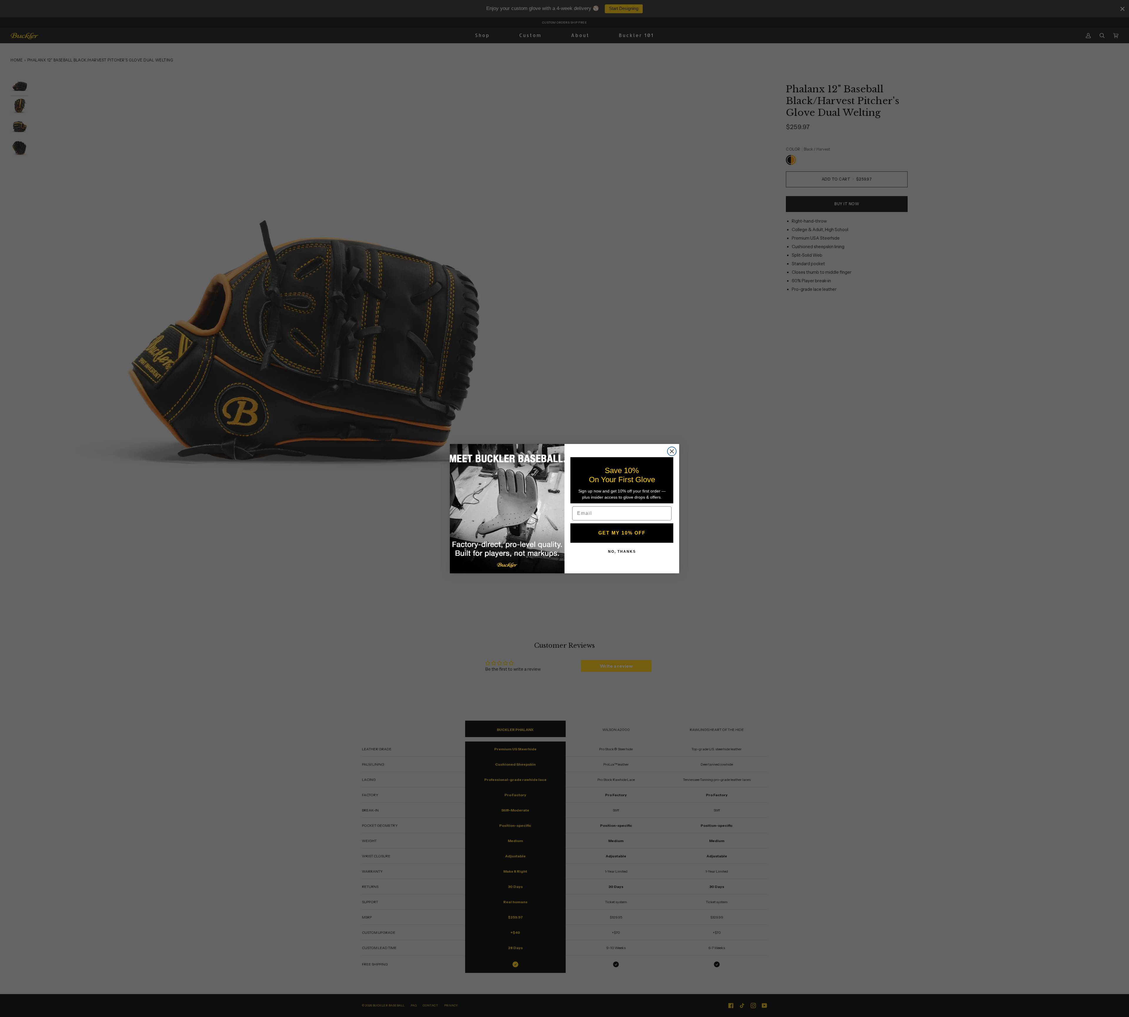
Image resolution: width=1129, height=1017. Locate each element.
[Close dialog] (671, 451)
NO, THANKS (622, 551)
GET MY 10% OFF (622, 532)
